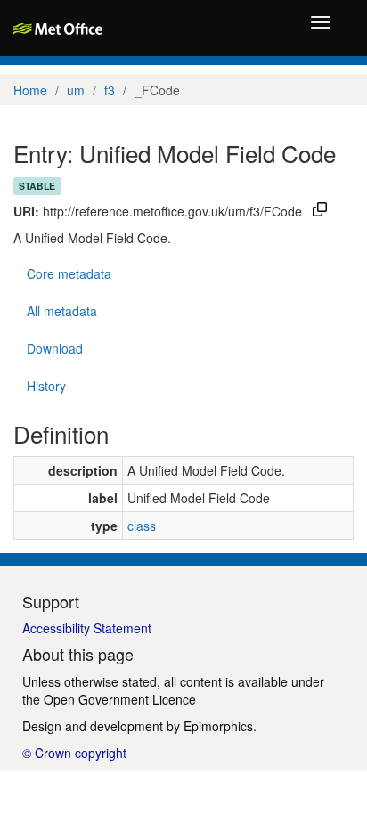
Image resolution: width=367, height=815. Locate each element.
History (46, 386)
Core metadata (69, 273)
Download (55, 348)
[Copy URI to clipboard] (320, 211)
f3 (109, 90)
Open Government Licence (120, 699)
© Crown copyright (74, 753)
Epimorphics (218, 726)
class (141, 525)
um (76, 90)
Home (30, 90)
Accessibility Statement (86, 628)
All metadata (62, 311)
